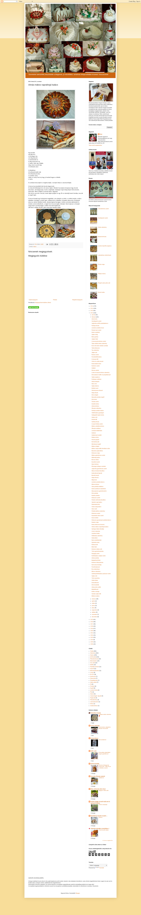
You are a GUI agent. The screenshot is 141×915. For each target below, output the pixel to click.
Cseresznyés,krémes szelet (99, 341)
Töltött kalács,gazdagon (98, 412)
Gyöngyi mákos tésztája (98, 529)
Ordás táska (95, 580)
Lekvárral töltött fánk (97, 430)
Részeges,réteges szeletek (99, 466)
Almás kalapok (95, 381)
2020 (91, 630)
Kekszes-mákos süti (97, 549)
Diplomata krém (96, 504)
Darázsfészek (95, 582)
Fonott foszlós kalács (104, 830)
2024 (91, 639)
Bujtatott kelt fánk (96, 560)
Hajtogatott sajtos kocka (98, 415)
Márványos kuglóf (96, 444)
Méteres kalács (95, 596)
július (93, 607)
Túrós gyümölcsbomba (97, 551)
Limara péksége (95, 725)
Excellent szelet (96, 462)
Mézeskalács (93, 661)
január (93, 314)
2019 (91, 628)
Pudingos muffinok (96, 379)
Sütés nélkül (93, 682)
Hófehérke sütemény (97, 535)
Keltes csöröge (95, 591)
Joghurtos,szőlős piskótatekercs (100, 323)
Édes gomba (95, 337)
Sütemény (92, 653)
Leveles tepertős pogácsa (104, 246)
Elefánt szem (95, 388)
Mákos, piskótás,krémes (98, 426)
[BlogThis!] (52, 244)
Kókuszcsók (95, 544)
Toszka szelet (95, 401)
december (94, 616)
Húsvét (92, 668)
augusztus (94, 610)
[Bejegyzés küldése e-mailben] (47, 244)
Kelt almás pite (95, 442)
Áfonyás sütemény (96, 408)
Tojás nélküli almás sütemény (99, 343)
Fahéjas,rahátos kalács (98, 410)
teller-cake (94, 751)
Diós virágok (95, 395)
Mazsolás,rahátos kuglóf (98, 397)
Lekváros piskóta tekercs (98, 482)
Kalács (34, 246)
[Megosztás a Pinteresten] (57, 244)
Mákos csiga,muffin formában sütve (101, 448)
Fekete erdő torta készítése (99, 500)
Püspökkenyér (94, 680)
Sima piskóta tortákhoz (97, 486)
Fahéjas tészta (95, 325)
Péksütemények (94, 659)
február (94, 317)
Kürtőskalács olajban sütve (99, 555)
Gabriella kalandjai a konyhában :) (100, 828)
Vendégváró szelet (103, 218)
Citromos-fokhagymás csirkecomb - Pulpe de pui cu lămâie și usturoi (105, 767)
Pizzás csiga (101, 264)
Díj (91, 684)
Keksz (91, 703)
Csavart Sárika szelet (97, 424)
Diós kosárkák (95, 585)
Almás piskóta (95, 558)
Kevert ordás (101, 292)
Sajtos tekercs (95, 386)
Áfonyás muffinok (96, 428)
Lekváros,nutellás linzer (98, 328)
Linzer (91, 672)
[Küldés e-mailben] (50, 244)
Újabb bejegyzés (33, 299)
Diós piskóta (95, 493)
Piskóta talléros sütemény (98, 511)
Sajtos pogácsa (96, 377)
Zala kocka (94, 319)
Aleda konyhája (95, 763)
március (94, 599)
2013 (91, 310)
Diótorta (100, 817)
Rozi (101, 134)
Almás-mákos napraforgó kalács (100, 526)
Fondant (92, 686)
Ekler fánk (94, 547)
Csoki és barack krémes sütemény (100, 372)
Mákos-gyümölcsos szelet (98, 455)
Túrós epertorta (96, 578)
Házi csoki (94, 509)
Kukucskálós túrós (96, 363)
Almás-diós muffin (96, 587)
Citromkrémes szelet (103, 208)
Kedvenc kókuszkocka (97, 562)
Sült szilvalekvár (102, 739)
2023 (91, 637)
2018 (91, 626)
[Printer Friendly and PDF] (33, 308)
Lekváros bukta (96, 533)
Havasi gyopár (95, 439)
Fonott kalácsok (96, 567)
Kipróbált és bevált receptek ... (99, 816)
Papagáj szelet (95, 553)
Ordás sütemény (102, 227)
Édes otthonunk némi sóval (98, 789)
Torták (91, 651)
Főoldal (55, 299)
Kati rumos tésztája (96, 564)
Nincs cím (94, 383)
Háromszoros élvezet (97, 390)
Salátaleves (101, 777)
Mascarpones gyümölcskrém (99, 491)
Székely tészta (95, 421)
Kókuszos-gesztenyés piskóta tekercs (101, 520)
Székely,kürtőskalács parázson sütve (101, 573)
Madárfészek (95, 589)
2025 (91, 642)
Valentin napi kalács (97, 502)
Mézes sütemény (96, 571)
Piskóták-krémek (94, 666)
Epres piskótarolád (96, 540)
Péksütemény (93, 699)
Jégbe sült (94, 352)
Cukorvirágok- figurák (95, 696)
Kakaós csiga (95, 522)
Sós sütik (92, 662)
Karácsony (93, 676)
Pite (91, 692)
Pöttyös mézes (102, 273)
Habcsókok (94, 538)
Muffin (91, 664)
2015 (91, 619)
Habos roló (94, 417)
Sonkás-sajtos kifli (96, 593)
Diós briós (94, 399)
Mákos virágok (95, 446)
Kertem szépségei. (103, 804)
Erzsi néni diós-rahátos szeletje (100, 345)
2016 (91, 621)
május (93, 603)
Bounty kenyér (95, 475)
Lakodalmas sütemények (104, 255)
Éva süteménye (96, 569)
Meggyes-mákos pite (103, 790)
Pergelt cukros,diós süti (104, 283)
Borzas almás (95, 459)
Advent (92, 694)
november (94, 614)
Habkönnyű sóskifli (96, 435)
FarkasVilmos (94, 738)
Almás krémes (95, 406)
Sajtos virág (95, 334)
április (93, 601)
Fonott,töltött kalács (97, 357)
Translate (101, 867)
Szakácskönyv (94, 705)
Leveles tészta (94, 690)
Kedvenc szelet (96, 366)
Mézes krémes (95, 484)
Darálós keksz (95, 404)
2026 (91, 644)
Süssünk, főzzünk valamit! (98, 776)
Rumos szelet (95, 354)
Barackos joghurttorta (97, 450)
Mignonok (94, 480)
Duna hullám (95, 517)
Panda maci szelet (96, 330)
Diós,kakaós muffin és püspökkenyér (101, 374)
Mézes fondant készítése (98, 471)
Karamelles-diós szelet (97, 515)
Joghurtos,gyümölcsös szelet (99, 468)
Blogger (78, 893)
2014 (91, 313)
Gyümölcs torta (95, 542)
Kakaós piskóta (96, 495)
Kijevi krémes (95, 464)
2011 (91, 306)
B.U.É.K (92, 674)
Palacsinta (93, 678)
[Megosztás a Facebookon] (55, 244)
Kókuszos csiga (96, 453)
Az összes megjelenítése (108, 840)
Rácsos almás (95, 370)
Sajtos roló (94, 576)
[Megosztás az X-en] (54, 244)
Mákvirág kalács (96, 457)
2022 (91, 635)
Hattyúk (94, 368)
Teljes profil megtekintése (95, 145)
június (93, 605)
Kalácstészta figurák (97, 473)
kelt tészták (93, 657)
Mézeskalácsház (94, 670)
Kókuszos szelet (96, 497)
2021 (91, 633)
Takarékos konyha (96, 713)
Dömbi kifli (94, 419)
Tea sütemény (95, 350)
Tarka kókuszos (96, 348)
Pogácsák (92, 698)
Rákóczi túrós (95, 437)
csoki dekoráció (94, 701)
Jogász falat (95, 339)
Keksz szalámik (96, 332)
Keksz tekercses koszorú (98, 524)
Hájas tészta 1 (95, 477)
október (94, 612)
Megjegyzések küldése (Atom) (43, 302)
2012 (91, 308)
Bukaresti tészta (102, 236)
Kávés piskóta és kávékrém (99, 488)
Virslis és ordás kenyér (97, 361)
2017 (91, 624)
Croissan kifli (95, 359)
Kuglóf (92, 688)
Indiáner (94, 433)
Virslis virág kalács (96, 506)
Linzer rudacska (96, 531)
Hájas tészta (95, 392)
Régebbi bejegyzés (77, 299)
